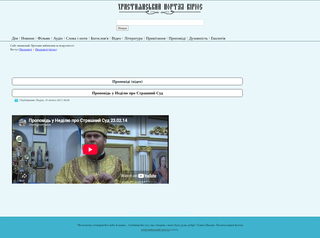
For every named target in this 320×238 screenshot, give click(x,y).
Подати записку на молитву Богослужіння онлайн (160, 213)
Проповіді (177, 38)
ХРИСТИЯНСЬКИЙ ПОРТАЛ (155, 230)
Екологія (218, 38)
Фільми (44, 38)
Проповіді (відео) (46, 49)
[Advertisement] (91, 63)
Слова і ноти (77, 38)
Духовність (198, 38)
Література (133, 38)
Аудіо (58, 38)
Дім (15, 38)
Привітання (155, 38)
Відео (116, 38)
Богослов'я (99, 38)
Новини (27, 38)
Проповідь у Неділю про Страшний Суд (127, 93)
